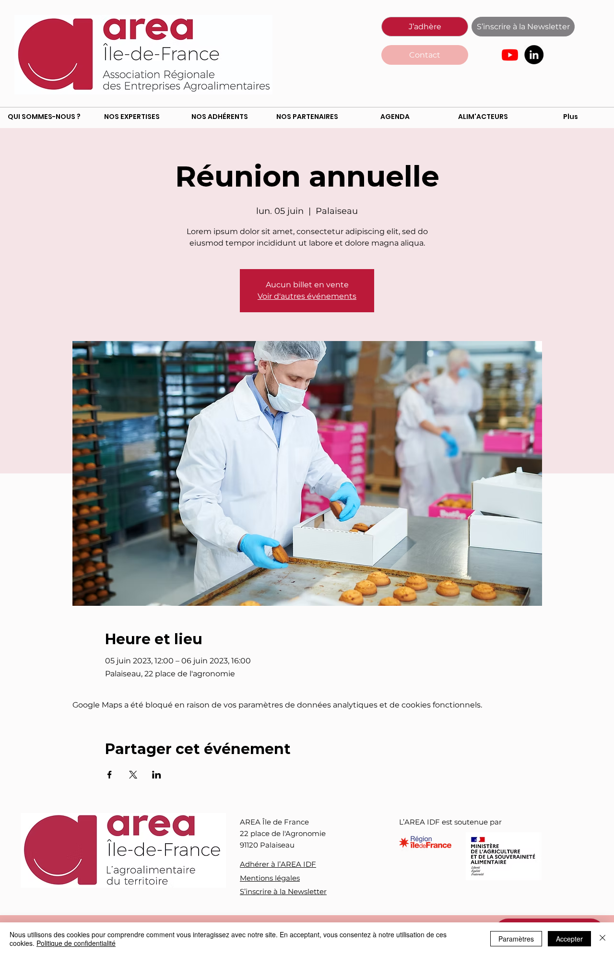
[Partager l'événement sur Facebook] (109, 774)
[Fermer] (602, 938)
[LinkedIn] (533, 54)
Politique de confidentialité (76, 943)
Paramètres (516, 938)
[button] (523, 26)
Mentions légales (270, 878)
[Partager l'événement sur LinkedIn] (156, 774)
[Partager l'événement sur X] (133, 774)
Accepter (569, 938)
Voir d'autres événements (307, 296)
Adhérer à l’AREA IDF (278, 864)
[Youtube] (510, 54)
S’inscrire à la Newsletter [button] (283, 891)
